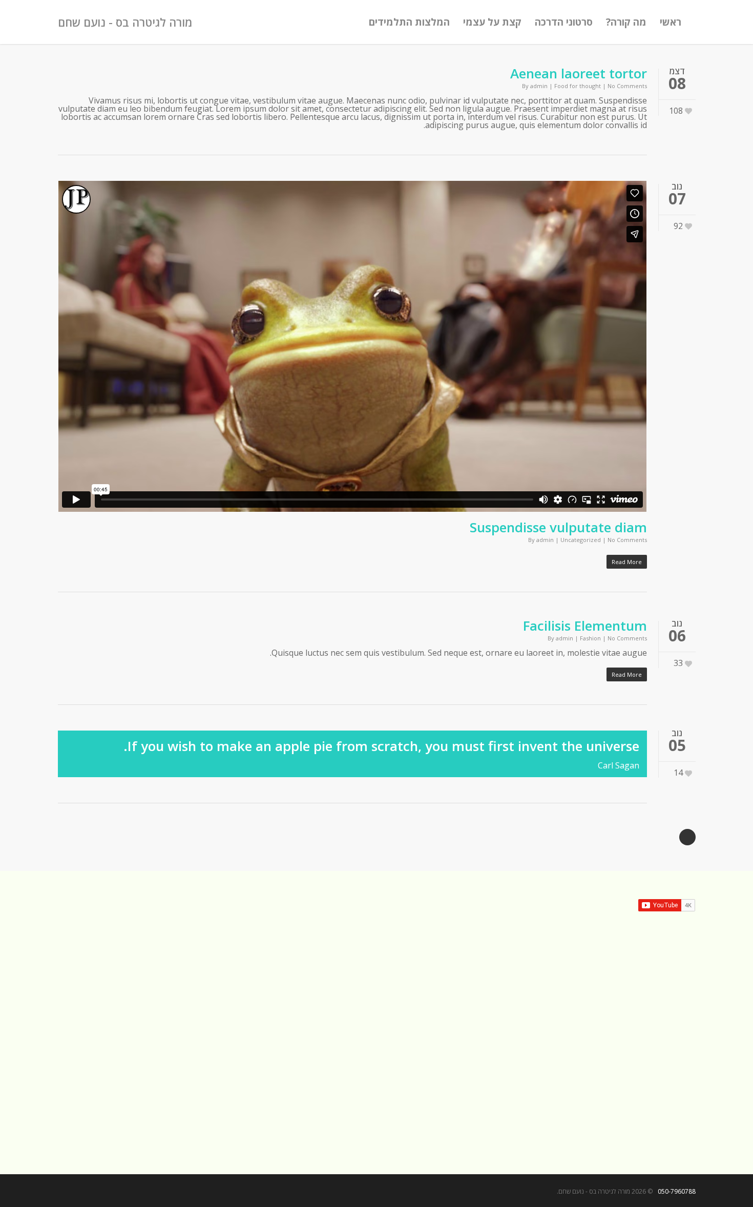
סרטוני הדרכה (564, 22)
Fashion (590, 638)
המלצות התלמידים (409, 22)
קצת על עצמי (492, 22)
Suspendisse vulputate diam (558, 527)
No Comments (627, 86)
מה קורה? (626, 22)
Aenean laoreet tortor (578, 73)
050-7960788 (677, 1191)
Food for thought (577, 86)
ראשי (670, 22)
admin (539, 86)
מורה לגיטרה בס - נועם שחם (125, 22)
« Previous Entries (687, 837)
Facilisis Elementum (585, 625)
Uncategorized (580, 540)
